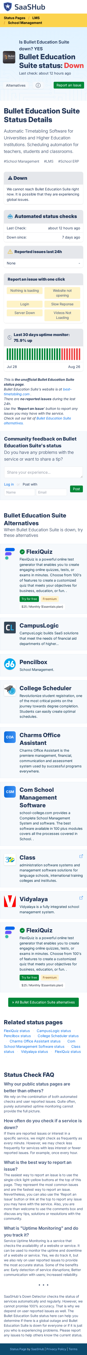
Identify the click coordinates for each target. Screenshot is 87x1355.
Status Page (18, 1349)
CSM (10, 792)
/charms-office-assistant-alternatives (34, 730)
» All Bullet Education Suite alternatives (43, 1002)
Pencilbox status (17, 1036)
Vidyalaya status (34, 1051)
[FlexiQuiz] (10, 554)
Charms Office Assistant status (35, 1041)
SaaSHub (37, 1349)
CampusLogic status (54, 1031)
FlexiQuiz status (17, 1031)
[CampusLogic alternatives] (10, 627)
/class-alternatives (19, 852)
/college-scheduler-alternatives (29, 683)
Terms (73, 1349)
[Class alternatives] (10, 859)
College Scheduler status (58, 1036)
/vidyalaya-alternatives (22, 894)
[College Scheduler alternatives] (10, 690)
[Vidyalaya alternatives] (10, 901)
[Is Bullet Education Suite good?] (38, 85)
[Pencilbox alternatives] (10, 664)
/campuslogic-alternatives (25, 620)
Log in (9, 484)
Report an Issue (69, 85)
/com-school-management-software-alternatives (44, 785)
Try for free (29, 599)
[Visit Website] (81, 856)
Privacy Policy (56, 1349)
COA (10, 737)
